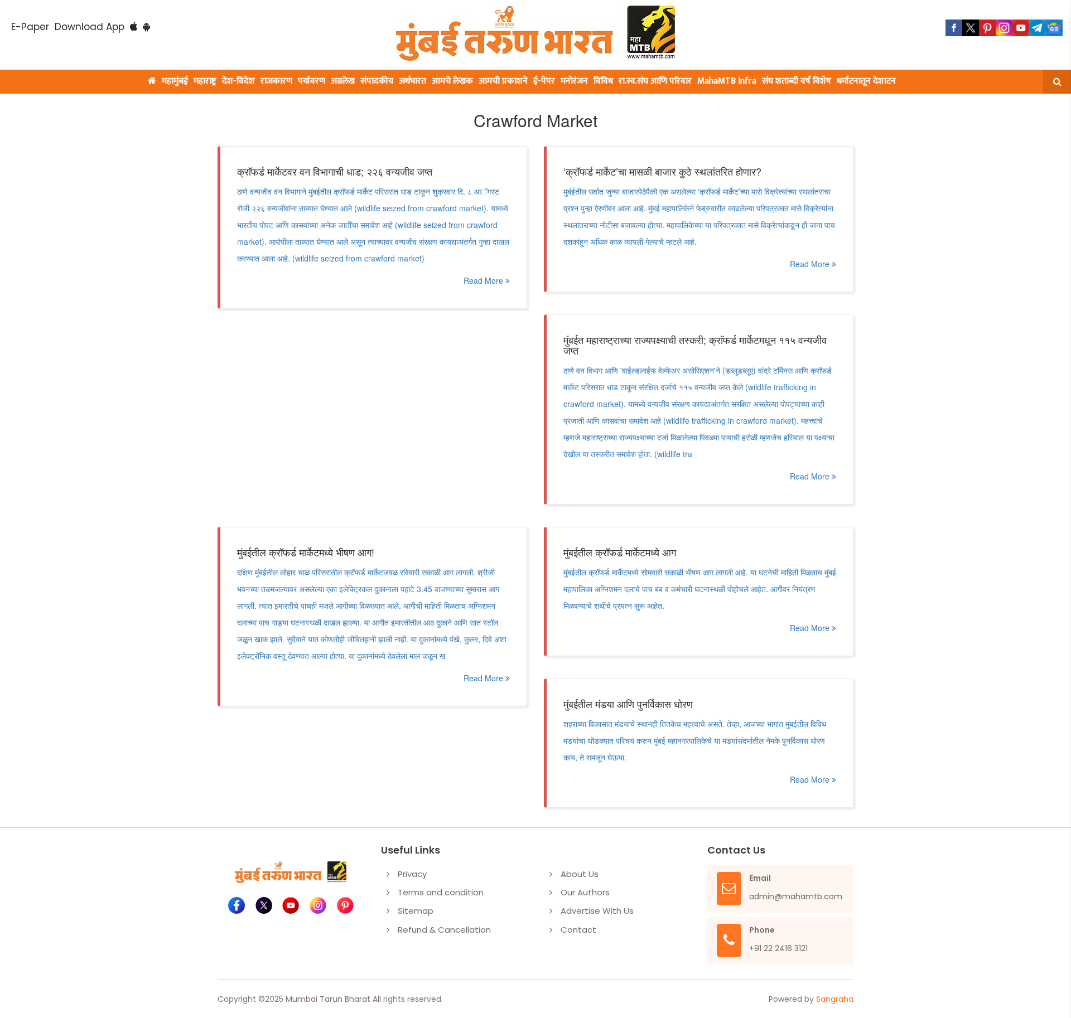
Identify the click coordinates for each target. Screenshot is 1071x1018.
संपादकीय (376, 81)
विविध (603, 81)
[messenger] (1020, 28)
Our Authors (585, 892)
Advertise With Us (597, 911)
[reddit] (1054, 28)
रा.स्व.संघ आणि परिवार (655, 81)
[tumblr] (1037, 28)
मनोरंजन (574, 81)
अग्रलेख (343, 81)
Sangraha (834, 999)
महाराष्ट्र (205, 81)
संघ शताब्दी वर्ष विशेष (796, 81)
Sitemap (415, 911)
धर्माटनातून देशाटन (866, 81)
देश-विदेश (238, 81)
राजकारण (276, 81)
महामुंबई (175, 81)
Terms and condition (441, 892)
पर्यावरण (311, 81)
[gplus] (1004, 28)
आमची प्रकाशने (503, 81)
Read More (484, 280)
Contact (578, 929)
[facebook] (953, 28)
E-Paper (30, 26)
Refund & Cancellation (444, 929)
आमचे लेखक (452, 81)
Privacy (412, 874)
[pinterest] (987, 28)
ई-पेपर (544, 81)
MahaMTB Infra (726, 81)
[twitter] (970, 28)
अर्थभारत (412, 81)
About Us (580, 874)
